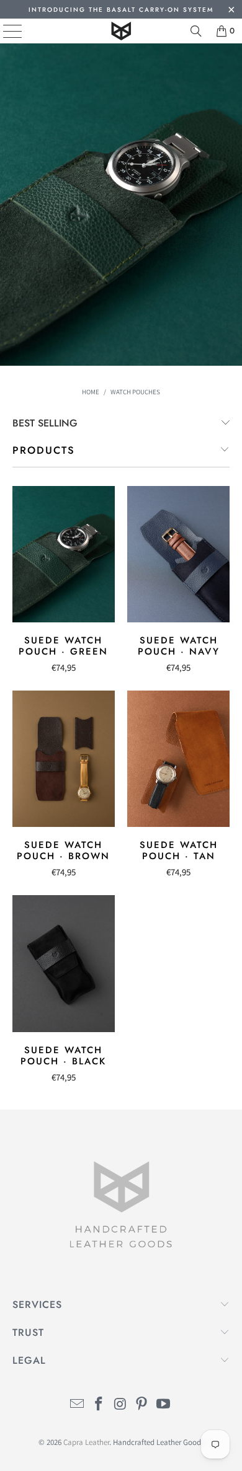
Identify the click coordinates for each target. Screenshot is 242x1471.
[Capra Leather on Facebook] (98, 1405)
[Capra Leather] (121, 31)
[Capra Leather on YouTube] (164, 1405)
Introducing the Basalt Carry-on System (121, 9)
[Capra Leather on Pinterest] (142, 1405)
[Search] (196, 31)
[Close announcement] (231, 11)
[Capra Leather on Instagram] (120, 1405)
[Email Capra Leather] (77, 1405)
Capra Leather (86, 1442)
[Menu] (3, 31)
